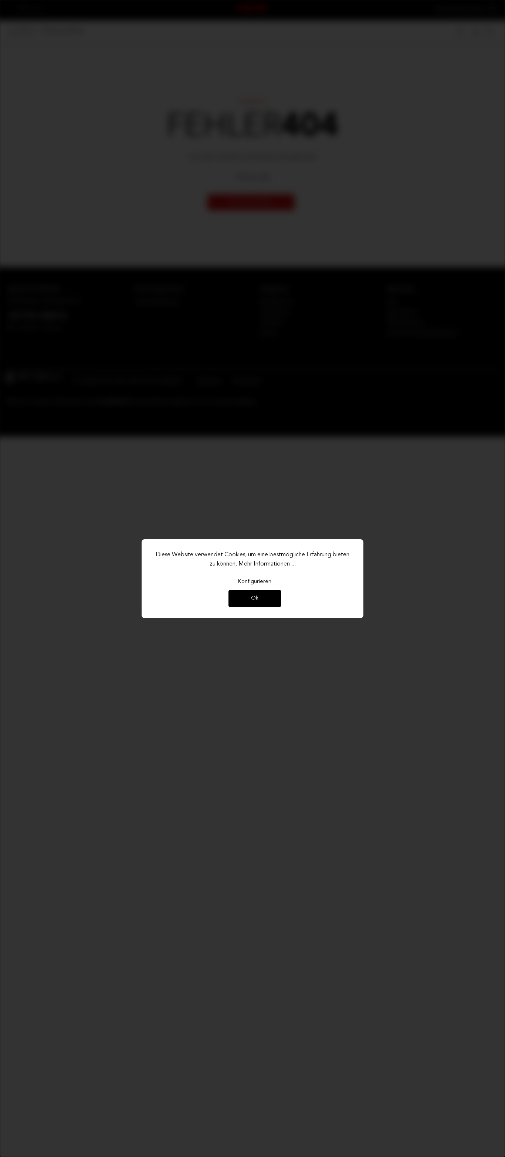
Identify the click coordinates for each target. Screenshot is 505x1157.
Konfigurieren (254, 581)
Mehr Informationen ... (267, 564)
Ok (254, 598)
